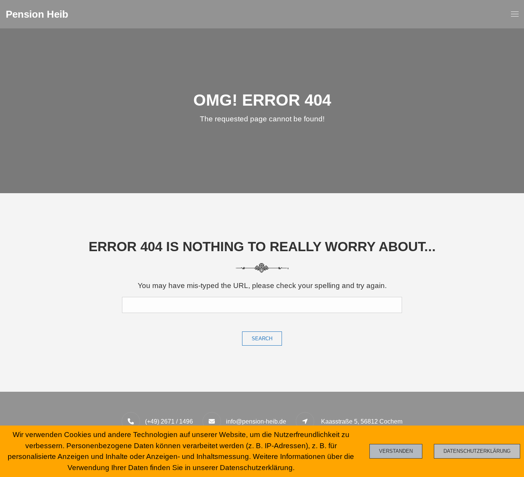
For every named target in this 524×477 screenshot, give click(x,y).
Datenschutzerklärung (477, 451)
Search (262, 338)
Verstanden (396, 451)
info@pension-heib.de (256, 421)
